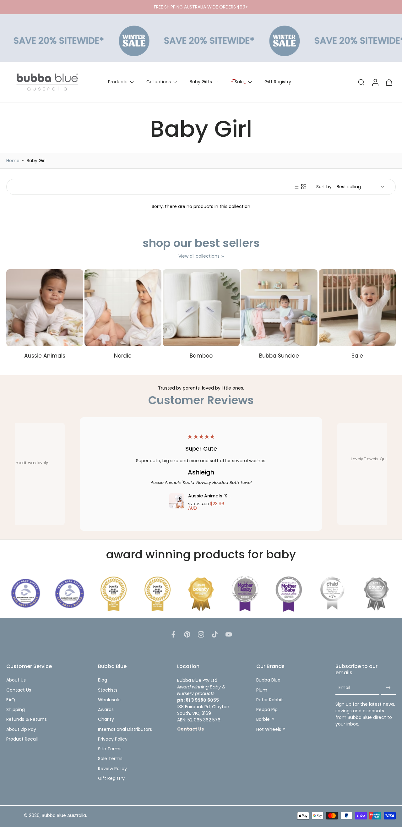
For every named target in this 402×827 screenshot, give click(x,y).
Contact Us (18, 690)
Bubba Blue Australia (64, 815)
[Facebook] (173, 634)
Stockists (107, 690)
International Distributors (125, 729)
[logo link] (25, 593)
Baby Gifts (201, 82)
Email (344, 688)
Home (12, 160)
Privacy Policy (113, 739)
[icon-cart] (389, 82)
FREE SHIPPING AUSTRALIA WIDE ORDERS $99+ (201, 7)
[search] (361, 82)
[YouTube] (229, 634)
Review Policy (112, 769)
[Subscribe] (388, 688)
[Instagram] (201, 634)
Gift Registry (277, 82)
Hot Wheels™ (270, 729)
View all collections (199, 256)
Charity (106, 719)
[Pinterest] (187, 634)
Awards (106, 710)
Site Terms (110, 749)
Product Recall (22, 739)
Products (118, 82)
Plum (261, 690)
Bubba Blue (268, 680)
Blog (102, 680)
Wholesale (109, 700)
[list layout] (296, 186)
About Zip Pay (21, 729)
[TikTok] (215, 634)
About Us (16, 680)
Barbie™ (265, 719)
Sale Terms (110, 759)
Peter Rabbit (269, 700)
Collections (158, 82)
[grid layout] (303, 186)
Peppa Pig (267, 710)
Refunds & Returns (26, 719)
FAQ (10, 700)
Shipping (15, 710)
